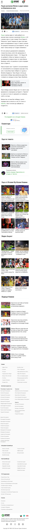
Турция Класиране (5, 412)
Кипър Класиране (5, 423)
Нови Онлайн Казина (6, 487)
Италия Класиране (5, 399)
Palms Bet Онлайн (6, 452)
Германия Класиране (5, 395)
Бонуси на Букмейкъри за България (9, 483)
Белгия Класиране (19, 406)
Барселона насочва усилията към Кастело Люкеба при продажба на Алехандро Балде (20, 321)
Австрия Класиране (19, 404)
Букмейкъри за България (7, 481)
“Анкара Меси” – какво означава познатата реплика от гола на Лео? (7, 253)
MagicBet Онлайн (6, 466)
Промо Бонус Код (5, 477)
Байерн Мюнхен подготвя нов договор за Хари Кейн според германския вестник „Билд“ (19, 330)
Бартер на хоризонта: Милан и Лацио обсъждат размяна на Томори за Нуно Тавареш (19, 155)
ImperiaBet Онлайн (21, 466)
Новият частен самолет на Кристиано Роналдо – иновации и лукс (22, 252)
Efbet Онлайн (5, 450)
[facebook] (7, 524)
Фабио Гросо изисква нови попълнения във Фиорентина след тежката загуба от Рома (22, 198)
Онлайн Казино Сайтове (6, 485)
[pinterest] (23, 524)
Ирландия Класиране (5, 421)
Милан (23, 37)
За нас (2, 503)
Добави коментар (24, 31)
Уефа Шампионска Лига (22, 371)
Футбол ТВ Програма (6, 494)
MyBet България (21, 470)
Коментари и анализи (22, 382)
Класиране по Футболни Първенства (9, 492)
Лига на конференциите (22, 375)
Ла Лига (4, 378)
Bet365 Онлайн (5, 455)
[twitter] (19, 524)
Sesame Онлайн (20, 448)
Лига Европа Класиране (20, 392)
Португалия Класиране (6, 409)
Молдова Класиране (5, 432)
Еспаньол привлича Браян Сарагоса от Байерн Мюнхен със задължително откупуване (19, 347)
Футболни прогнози (5, 489)
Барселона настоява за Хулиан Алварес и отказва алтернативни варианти (19, 304)
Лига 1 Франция (21, 369)
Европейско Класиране (20, 395)
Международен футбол (22, 378)
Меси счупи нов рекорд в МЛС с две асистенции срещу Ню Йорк (8, 271)
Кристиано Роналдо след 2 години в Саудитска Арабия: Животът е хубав (7, 289)
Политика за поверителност (7, 505)
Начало (3, 10)
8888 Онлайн (20, 450)
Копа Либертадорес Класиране (22, 399)
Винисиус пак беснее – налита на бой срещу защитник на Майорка (21, 270)
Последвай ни (16, 31)
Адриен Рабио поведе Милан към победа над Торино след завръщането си (21, 215)
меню (2, 2)
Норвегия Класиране (5, 434)
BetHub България (6, 468)
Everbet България (21, 461)
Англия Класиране (5, 392)
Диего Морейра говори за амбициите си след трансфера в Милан (7, 230)
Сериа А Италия (6, 380)
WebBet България (21, 468)
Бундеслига (5, 382)
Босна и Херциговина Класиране (20, 411)
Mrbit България (5, 464)
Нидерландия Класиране (6, 403)
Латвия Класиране (5, 425)
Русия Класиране (5, 407)
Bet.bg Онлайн (20, 452)
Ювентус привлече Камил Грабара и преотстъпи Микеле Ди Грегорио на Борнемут (8, 198)
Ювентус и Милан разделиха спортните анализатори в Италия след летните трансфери (19, 147)
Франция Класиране (5, 401)
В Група (4, 371)
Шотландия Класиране (6, 405)
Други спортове (21, 380)
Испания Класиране (5, 397)
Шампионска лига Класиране (21, 390)
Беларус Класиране (19, 408)
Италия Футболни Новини (12, 10)
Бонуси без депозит (5, 479)
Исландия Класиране (5, 419)
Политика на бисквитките (6, 509)
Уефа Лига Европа (21, 373)
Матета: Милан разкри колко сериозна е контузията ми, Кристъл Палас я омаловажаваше (19, 164)
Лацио (3, 35)
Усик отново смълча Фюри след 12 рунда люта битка (21, 288)
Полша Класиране (5, 436)
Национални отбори (6, 373)
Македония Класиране (6, 429)
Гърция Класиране (19, 413)
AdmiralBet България (22, 464)
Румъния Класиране (5, 438)
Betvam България (6, 461)
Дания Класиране (5, 417)
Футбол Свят (20, 367)
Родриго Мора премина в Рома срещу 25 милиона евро (22, 230)
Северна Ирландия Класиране (5, 441)
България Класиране (5, 390)
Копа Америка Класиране (21, 397)
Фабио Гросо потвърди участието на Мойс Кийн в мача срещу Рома (7, 215)
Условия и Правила (5, 507)
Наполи (3, 103)
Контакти (3, 500)
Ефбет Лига (5, 367)
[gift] (23, 2)
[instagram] (15, 524)
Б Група (4, 369)
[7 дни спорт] (15, 1)
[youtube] (11, 524)
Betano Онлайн (5, 448)
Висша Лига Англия (6, 375)
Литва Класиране (4, 427)
